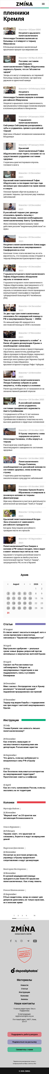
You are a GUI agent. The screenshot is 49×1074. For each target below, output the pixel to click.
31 (8, 612)
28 (30, 608)
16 (34, 915)
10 (8, 598)
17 (8, 603)
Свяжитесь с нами (24, 1049)
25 (14, 608)
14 (30, 598)
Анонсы (24, 999)
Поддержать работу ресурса (24, 1034)
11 (14, 598)
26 (19, 608)
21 (30, 603)
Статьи (8, 624)
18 (14, 603)
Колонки (8, 802)
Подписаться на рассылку (24, 1042)
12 (19, 598)
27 (25, 608)
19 (19, 603)
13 (25, 598)
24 (8, 608)
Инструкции (11, 720)
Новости (24, 985)
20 (25, 603)
